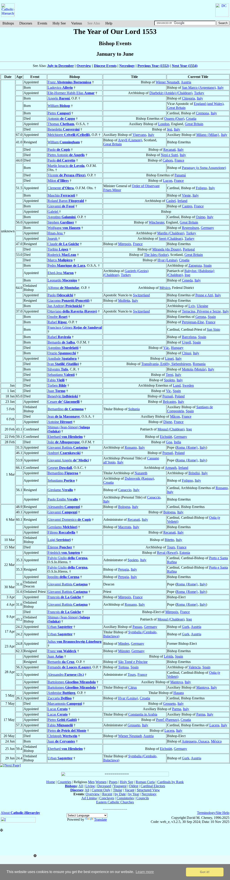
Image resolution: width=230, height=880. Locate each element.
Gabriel (53, 211)
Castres (187, 206)
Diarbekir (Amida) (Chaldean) (170, 93)
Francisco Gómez (75, 327)
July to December (60, 66)
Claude (63, 244)
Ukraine (202, 306)
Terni (169, 375)
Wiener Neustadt (167, 82)
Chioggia (188, 98)
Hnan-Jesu (56, 233)
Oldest (133, 786)
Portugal (189, 249)
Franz (69, 82)
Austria (186, 82)
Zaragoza (195, 265)
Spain (207, 265)
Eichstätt (166, 437)
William (59, 106)
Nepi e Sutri (169, 155)
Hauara (178, 693)
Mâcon (175, 416)
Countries (64, 782)
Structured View (148, 790)
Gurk (185, 627)
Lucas (58, 709)
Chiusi (186, 353)
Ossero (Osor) (174, 118)
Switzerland (141, 295)
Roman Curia (145, 782)
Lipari (169, 358)
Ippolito (63, 577)
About (20, 813)
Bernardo (61, 342)
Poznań (167, 396)
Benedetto (64, 129)
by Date (120, 794)
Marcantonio (65, 703)
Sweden (188, 385)
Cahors (168, 160)
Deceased (104, 786)
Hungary (177, 348)
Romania (199, 364)
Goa (169, 442)
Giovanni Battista (68, 447)
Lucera (214, 725)
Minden (123, 643)
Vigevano (139, 135)
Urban (60, 627)
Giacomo (68, 300)
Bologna (124, 507)
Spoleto (169, 380)
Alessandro (64, 507)
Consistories (125, 798)
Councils (142, 798)
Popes (113, 782)
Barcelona (189, 337)
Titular (117, 790)
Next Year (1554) (184, 66)
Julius (75, 641)
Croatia (191, 118)
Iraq (187, 275)
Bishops (8, 23)
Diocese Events (105, 66)
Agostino (61, 217)
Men (91, 782)
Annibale (62, 358)
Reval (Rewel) (167, 552)
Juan (56, 391)
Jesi (169, 129)
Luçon (167, 180)
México (164, 288)
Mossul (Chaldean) (170, 429)
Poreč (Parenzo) (167, 720)
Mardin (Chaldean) (170, 233)
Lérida (168, 656)
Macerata (124, 527)
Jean (64, 416)
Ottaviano (72, 311)
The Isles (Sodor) (156, 255)
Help (108, 23)
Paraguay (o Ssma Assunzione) (204, 168)
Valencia (194, 667)
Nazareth (141, 473)
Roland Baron (66, 201)
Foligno (201, 188)
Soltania (134, 409)
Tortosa (123, 667)
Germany (207, 228)
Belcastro (169, 401)
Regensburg (190, 228)
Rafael (57, 322)
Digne (167, 422)
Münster (124, 651)
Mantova (176, 682)
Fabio (56, 380)
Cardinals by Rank (170, 782)
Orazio (62, 353)
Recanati (169, 149)
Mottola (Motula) (194, 369)
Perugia (123, 569)
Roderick (62, 255)
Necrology (127, 66)
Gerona (200, 317)
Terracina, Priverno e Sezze (201, 311)
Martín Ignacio (66, 166)
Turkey (199, 93)
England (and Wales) (208, 104)
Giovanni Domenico (69, 519)
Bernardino (66, 409)
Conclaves (106, 798)
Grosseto (169, 703)
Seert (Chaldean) (171, 238)
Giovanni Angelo (68, 460)
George (60, 468)
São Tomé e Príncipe (133, 662)
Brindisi (194, 473)
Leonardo (62, 280)
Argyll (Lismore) (130, 140)
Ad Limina (89, 798)
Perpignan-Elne (193, 322)
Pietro (59, 113)
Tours (171, 547)
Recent (107, 794)
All (80, 786)
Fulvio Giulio (67, 558)
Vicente (66, 175)
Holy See (59, 23)
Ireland (182, 201)
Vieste (186, 195)
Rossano (131, 447)
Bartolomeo (72, 682)
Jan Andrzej (65, 306)
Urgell (186, 342)
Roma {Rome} (187, 447)
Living (90, 786)
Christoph (62, 736)
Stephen (61, 222)
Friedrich (64, 552)
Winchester (156, 222)
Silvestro (58, 369)
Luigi (59, 540)
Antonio (61, 118)
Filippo (61, 532)
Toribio (58, 249)
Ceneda (187, 280)
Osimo (200, 217)
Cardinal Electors (153, 786)
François (64, 597)
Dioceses (25, 23)
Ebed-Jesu (61, 273)
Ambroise (61, 693)
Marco (60, 260)
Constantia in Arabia (142, 714)
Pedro (66, 265)
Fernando (69, 667)
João (64, 442)
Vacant (129, 790)
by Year (133, 794)
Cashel (171, 201)
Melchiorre (69, 135)
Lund (177, 385)
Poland (180, 396)
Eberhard (65, 437)
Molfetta (124, 300)
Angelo (59, 98)
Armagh (171, 468)
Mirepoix (124, 244)
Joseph (53, 238)
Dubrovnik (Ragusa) (139, 478)
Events (42, 23)
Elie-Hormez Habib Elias (71, 93)
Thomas (61, 124)
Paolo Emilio (63, 499)
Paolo (59, 149)
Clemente (61, 188)
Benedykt (63, 396)
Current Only (101, 790)
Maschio (61, 195)
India (177, 442)
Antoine (60, 422)
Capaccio (124, 490)
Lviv (191, 306)
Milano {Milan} (207, 135)
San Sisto (213, 329)
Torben (57, 385)
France (179, 160)
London (163, 124)
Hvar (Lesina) (167, 260)
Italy (220, 87)
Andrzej (64, 453)
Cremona (202, 113)
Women (100, 782)
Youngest (119, 786)
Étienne (60, 547)
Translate (100, 819)
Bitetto (169, 540)
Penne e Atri (204, 295)
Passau (137, 627)
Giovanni (61, 206)
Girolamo (60, 490)
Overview (84, 66)
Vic (168, 391)
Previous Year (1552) (153, 66)
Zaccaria (60, 698)
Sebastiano (61, 375)
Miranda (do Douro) (166, 249)
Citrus (132, 687)
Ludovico (60, 87)
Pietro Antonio (66, 155)
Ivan (63, 364)
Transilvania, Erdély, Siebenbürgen (166, 364)
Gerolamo (62, 527)
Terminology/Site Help (213, 813)
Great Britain (176, 108)
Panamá (180, 175)
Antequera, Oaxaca (195, 741)
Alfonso (63, 288)
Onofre (57, 317)
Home (50, 782)
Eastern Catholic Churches (115, 802)
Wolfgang (64, 228)
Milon (58, 180)
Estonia (184, 552)
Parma (176, 709)
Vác (166, 348)
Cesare (64, 401)
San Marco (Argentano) (199, 87)
